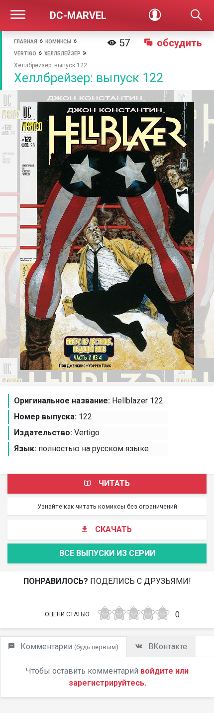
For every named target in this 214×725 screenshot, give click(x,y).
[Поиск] (196, 15)
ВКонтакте (166, 646)
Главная (25, 41)
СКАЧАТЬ (113, 529)
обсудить (179, 43)
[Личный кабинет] (155, 15)
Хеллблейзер (62, 53)
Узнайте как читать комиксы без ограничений (107, 506)
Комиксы (58, 41)
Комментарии (68, 646)
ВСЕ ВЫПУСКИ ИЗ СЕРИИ (107, 553)
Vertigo (25, 53)
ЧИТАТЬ (114, 483)
